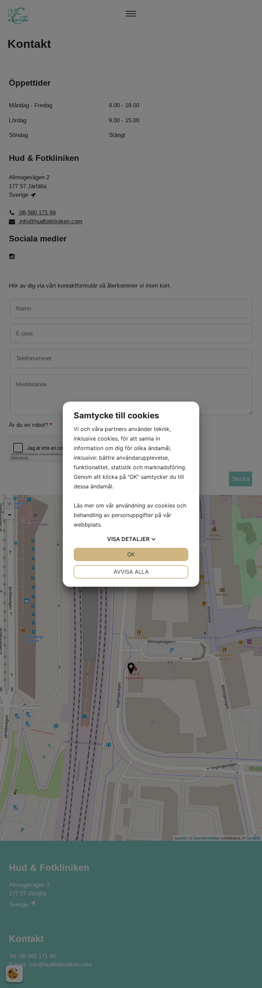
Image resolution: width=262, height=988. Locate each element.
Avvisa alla (131, 571)
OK (131, 554)
